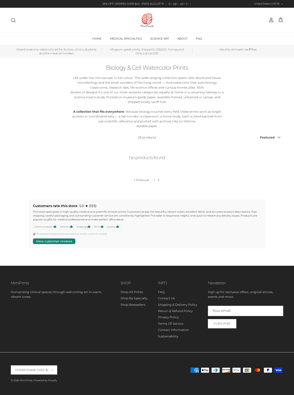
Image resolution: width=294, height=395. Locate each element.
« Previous (141, 180)
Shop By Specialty (134, 298)
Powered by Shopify (45, 380)
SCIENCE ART (159, 38)
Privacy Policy (168, 317)
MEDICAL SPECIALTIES (126, 38)
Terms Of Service (170, 324)
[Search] (13, 20)
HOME (97, 38)
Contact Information (173, 330)
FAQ (199, 38)
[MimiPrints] (147, 20)
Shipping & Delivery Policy (177, 305)
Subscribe (222, 323)
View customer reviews (54, 241)
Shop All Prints (132, 292)
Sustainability (168, 336)
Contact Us (166, 298)
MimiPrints (26, 380)
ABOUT (182, 38)
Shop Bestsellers (133, 305)
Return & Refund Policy (175, 311)
